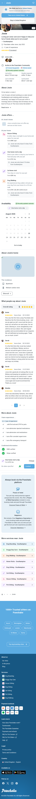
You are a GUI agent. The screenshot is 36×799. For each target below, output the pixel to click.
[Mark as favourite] (33, 3)
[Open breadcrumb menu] (7, 594)
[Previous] (12, 405)
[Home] (2, 594)
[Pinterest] (16, 783)
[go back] (2, 3)
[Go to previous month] (25, 214)
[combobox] (18, 208)
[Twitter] (8, 783)
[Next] (24, 405)
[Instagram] (12, 783)
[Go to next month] (29, 214)
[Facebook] (3, 783)
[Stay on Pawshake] (20, 466)
